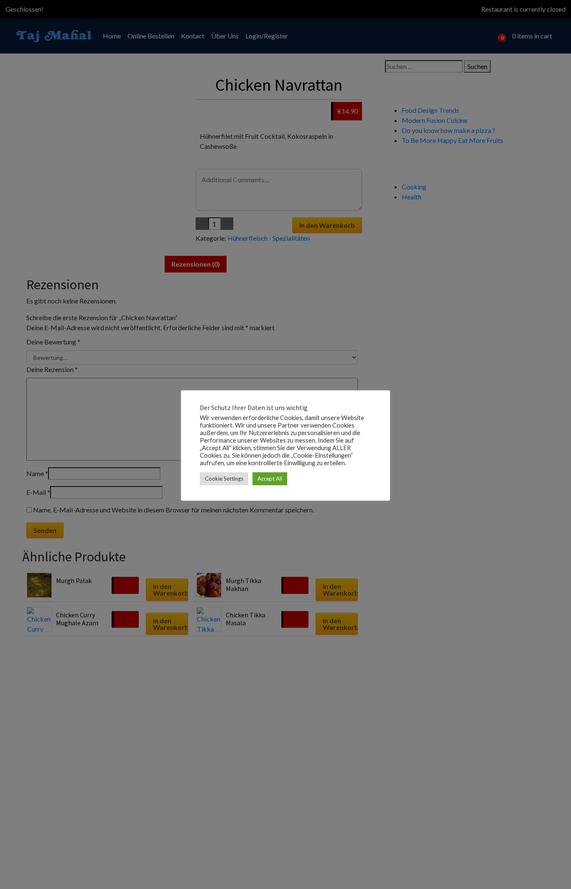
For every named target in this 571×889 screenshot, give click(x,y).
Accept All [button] (269, 478)
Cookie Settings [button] (224, 478)
